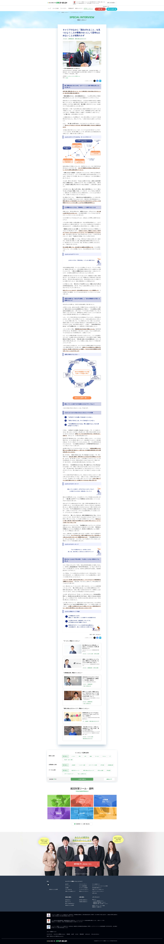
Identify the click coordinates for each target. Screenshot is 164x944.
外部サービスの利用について (70, 891)
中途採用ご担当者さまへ (83, 901)
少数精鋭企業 (71, 38)
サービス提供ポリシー (96, 884)
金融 (91, 756)
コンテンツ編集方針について (98, 900)
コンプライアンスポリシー (83, 889)
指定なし (66, 756)
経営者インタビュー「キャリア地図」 (98, 905)
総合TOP (66, 884)
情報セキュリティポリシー (83, 891)
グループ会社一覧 (68, 889)
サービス (65, 38)
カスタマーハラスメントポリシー (98, 891)
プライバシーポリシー (83, 884)
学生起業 (108, 770)
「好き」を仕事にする (87, 686)
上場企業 (86, 721)
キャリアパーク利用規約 (83, 887)
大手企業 (102, 765)
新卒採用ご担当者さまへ (83, 899)
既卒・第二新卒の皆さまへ (70, 903)
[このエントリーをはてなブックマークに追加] (100, 81)
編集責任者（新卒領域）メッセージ (99, 902)
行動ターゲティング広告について (98, 889)
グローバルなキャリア (68, 773)
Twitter (66, 77)
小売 (85, 756)
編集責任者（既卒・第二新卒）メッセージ (100, 903)
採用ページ (78, 76)
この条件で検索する (82, 779)
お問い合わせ (94, 893)
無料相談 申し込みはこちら (83, 864)
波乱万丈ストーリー (76, 770)
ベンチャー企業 (90, 653)
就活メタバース (68, 901)
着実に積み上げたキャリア (80, 38)
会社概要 (66, 887)
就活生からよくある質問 (53, 889)
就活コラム (94, 899)
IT (83, 721)
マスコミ (104, 756)
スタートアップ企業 (93, 765)
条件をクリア (109, 779)
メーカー (84, 684)
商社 (80, 756)
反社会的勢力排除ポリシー (96, 887)
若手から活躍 (96, 653)
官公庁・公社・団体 (68, 759)
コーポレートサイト (71, 76)
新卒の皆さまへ (68, 899)
